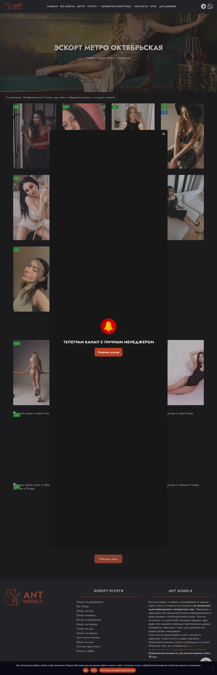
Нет (94, 670)
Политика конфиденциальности (117, 670)
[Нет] (213, 668)
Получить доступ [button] (108, 352)
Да (85, 670)
